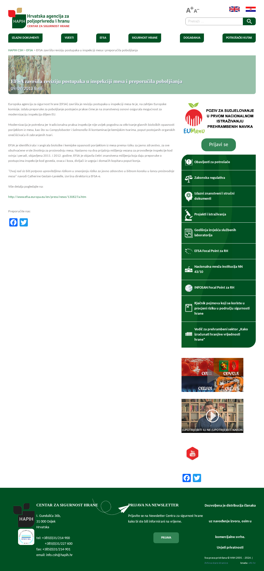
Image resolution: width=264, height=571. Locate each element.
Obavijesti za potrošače (212, 162)
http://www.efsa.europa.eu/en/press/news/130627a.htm (47, 197)
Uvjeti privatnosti (230, 548)
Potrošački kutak (239, 37)
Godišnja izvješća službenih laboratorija (215, 232)
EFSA (103, 37)
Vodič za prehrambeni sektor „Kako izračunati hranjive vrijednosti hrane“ (221, 335)
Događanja (192, 37)
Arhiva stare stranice (216, 563)
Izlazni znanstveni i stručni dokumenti (214, 196)
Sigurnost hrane (145, 37)
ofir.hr (252, 563)
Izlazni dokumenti (25, 37)
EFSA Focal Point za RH (211, 251)
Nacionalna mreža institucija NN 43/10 (218, 269)
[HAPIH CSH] (38, 25)
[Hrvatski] (248, 11)
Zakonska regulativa (209, 178)
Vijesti (69, 37)
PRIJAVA (166, 537)
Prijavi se (218, 144)
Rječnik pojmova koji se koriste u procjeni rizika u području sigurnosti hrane (222, 308)
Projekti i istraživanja (210, 214)
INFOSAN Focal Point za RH (214, 288)
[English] (232, 11)
